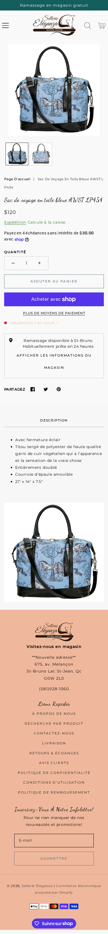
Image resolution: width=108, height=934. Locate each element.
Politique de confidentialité (54, 773)
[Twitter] (45, 389)
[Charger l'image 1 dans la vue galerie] (17, 154)
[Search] (87, 25)
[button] (5, 25)
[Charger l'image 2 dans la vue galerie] (41, 154)
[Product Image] (54, 90)
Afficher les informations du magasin (54, 361)
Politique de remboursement (54, 792)
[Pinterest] (58, 389)
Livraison (54, 743)
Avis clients (54, 763)
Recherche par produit (54, 723)
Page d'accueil (17, 179)
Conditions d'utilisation (54, 782)
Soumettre (54, 858)
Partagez (14, 389)
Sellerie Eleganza (37, 886)
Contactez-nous (54, 733)
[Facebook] (32, 389)
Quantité (15, 252)
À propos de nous (54, 713)
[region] (54, 5)
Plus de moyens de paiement (54, 313)
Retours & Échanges (54, 753)
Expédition (15, 222)
